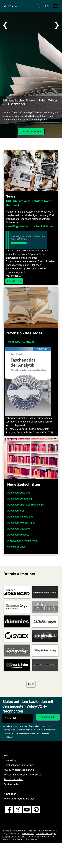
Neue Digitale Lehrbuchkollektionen (30, 226)
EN (47, 6)
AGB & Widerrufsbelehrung (19, 769)
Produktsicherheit (13, 779)
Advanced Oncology (18, 492)
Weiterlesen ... (13, 222)
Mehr (31, 684)
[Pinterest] (36, 812)
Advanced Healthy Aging (21, 522)
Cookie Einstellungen (46, 833)
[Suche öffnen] (38, 6)
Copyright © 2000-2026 (13, 836)
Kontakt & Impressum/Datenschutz (23, 774)
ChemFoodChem (16, 546)
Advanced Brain (16, 510)
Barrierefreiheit (12, 784)
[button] (55, 6)
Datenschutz (28, 833)
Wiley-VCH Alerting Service (19, 798)
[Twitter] (18, 812)
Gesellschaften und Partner (19, 764)
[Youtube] (27, 812)
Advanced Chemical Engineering (25, 504)
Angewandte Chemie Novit (22, 540)
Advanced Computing (19, 498)
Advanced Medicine (18, 528)
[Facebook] (9, 812)
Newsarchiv (14, 281)
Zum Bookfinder (31, 131)
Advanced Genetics (18, 534)
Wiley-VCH (10, 6)
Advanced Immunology (20, 516)
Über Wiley (10, 760)
